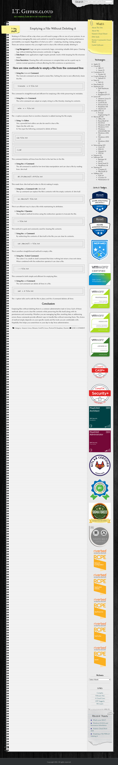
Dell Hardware (103, 88)
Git (99, 161)
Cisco (100, 147)
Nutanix (96, 155)
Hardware (97, 86)
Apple (96, 64)
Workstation (102, 180)
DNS (99, 149)
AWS (99, 68)
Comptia (101, 169)
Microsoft (97, 117)
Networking (98, 145)
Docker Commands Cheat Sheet (101, 41)
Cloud (96, 66)
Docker (100, 74)
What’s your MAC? (99, 720)
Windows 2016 (103, 133)
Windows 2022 (103, 141)
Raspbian (60, 328)
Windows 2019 (103, 137)
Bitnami (35, 328)
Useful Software (97, 45)
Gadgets (101, 92)
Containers (98, 72)
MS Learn (99, 704)
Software (97, 157)
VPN (99, 153)
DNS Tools (95, 37)
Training (97, 167)
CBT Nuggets (100, 701)
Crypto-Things (99, 76)
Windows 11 (102, 127)
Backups (101, 159)
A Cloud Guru (100, 698)
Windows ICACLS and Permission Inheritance (99, 724)
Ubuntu (65, 328)
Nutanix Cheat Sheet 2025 (99, 730)
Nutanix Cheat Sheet (99, 34)
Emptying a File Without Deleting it (53, 28)
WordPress (102, 165)
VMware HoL (100, 696)
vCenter (101, 177)
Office (100, 119)
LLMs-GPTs (98, 111)
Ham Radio (98, 84)
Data (95, 80)
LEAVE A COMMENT (78, 328)
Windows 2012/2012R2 (102, 130)
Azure (100, 70)
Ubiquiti (101, 151)
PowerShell (102, 121)
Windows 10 (102, 125)
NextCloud (102, 163)
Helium (100, 78)
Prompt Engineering (102, 114)
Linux (46, 328)
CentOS (41, 328)
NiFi (99, 82)
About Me (95, 31)
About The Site (97, 28)
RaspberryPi (102, 94)
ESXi (99, 176)
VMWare (97, 173)
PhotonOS (52, 328)
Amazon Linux (27, 328)
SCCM (100, 123)
